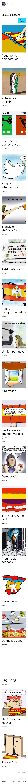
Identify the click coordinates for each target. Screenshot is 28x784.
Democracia (10, 476)
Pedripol (9, 4)
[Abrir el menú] (25, 4)
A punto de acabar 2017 (10, 560)
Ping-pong (9, 680)
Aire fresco (9, 391)
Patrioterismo (11, 269)
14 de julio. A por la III (13, 517)
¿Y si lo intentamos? (10, 185)
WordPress (23, 781)
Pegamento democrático (10, 57)
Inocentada (9, 601)
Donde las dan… (12, 640)
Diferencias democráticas (11, 142)
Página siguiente (21, 772)
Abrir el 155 (9, 762)
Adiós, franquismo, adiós (14, 310)
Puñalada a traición (9, 100)
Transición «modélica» (9, 228)
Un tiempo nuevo (13, 351)
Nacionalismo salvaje (11, 721)
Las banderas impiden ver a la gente (12, 434)
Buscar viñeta (22, 20)
